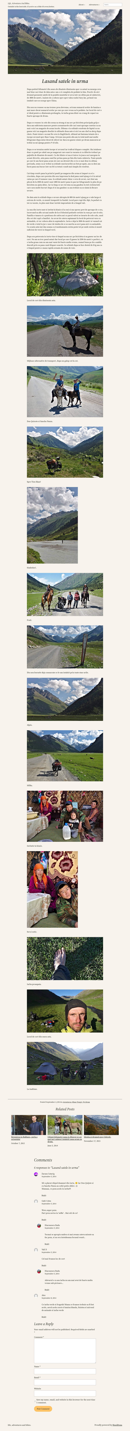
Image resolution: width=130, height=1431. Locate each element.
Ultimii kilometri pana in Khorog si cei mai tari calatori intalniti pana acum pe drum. (65, 1139)
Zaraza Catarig (48, 1173)
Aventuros (67, 1102)
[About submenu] (84, 4)
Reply (44, 1195)
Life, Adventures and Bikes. (19, 3)
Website (37, 1388)
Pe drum (86, 1102)
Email (37, 1377)
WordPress (117, 1425)
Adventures (93, 4)
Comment (39, 1337)
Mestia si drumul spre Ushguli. (97, 1137)
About (81, 4)
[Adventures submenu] (99, 4)
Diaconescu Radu (52, 1225)
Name (37, 1366)
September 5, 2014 (49, 1176)
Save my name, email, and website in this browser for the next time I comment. (65, 1401)
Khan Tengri (77, 1102)
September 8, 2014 (49, 1298)
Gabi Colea (46, 1201)
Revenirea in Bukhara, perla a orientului (24, 1138)
